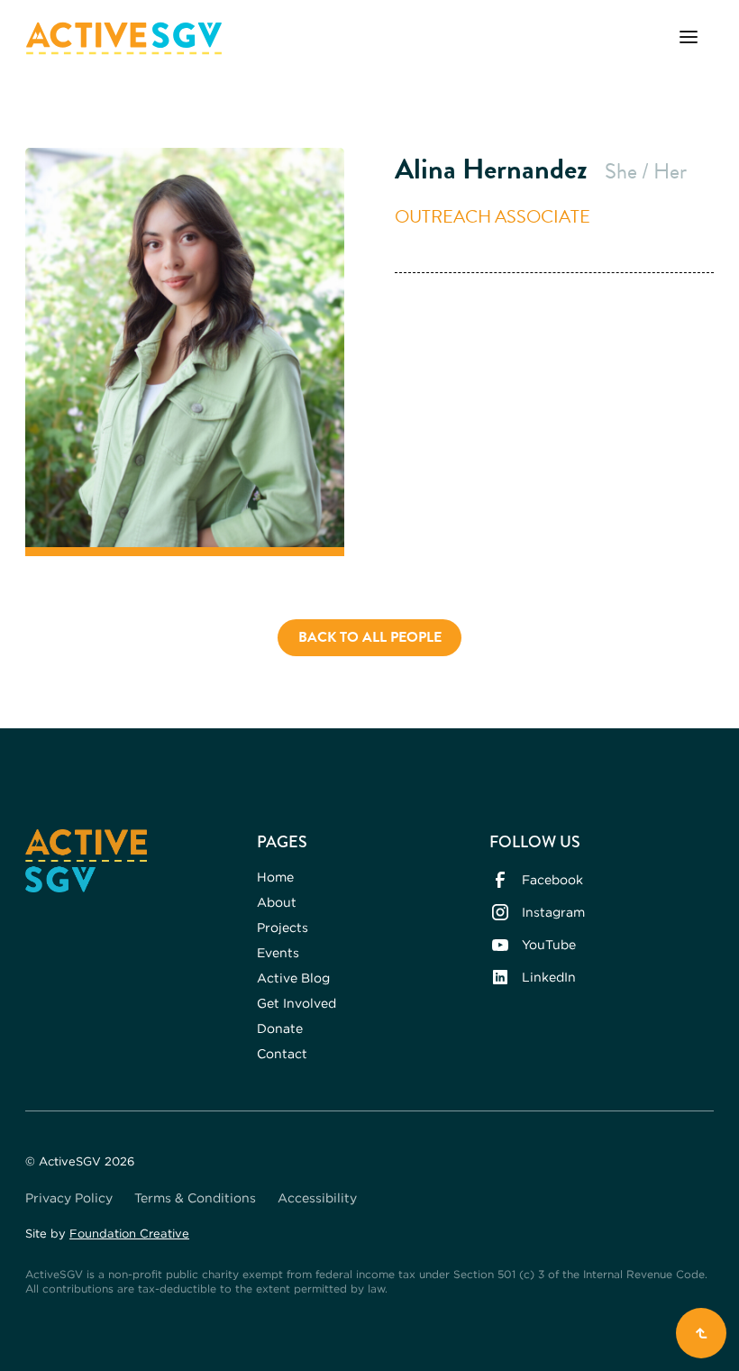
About (277, 902)
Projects (282, 927)
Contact (282, 1053)
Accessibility (317, 1197)
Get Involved (296, 1003)
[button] (688, 38)
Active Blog (293, 977)
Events (278, 952)
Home (275, 876)
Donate (280, 1028)
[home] (124, 38)
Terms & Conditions (195, 1197)
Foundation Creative (129, 1233)
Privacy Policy (69, 1197)
